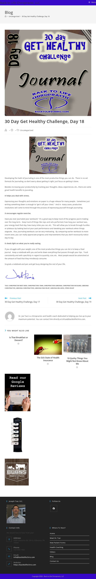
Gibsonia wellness (57, 288)
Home (52, 533)
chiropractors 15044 (35, 286)
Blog (51, 556)
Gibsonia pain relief (42, 288)
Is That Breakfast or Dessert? (18, 339)
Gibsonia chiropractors (25, 288)
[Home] (5, 16)
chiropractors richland (72, 286)
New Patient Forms (57, 543)
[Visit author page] (10, 316)
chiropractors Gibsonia (53, 286)
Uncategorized (26, 130)
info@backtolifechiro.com (24, 557)
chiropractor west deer (18, 286)
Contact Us (54, 561)
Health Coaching (56, 547)
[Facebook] (53, 508)
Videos (52, 552)
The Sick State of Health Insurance (48, 359)
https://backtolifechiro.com (25, 565)
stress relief (69, 288)
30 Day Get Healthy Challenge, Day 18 (36, 16)
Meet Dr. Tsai (55, 538)
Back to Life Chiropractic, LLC (20, 3)
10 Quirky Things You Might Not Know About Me (77, 361)
